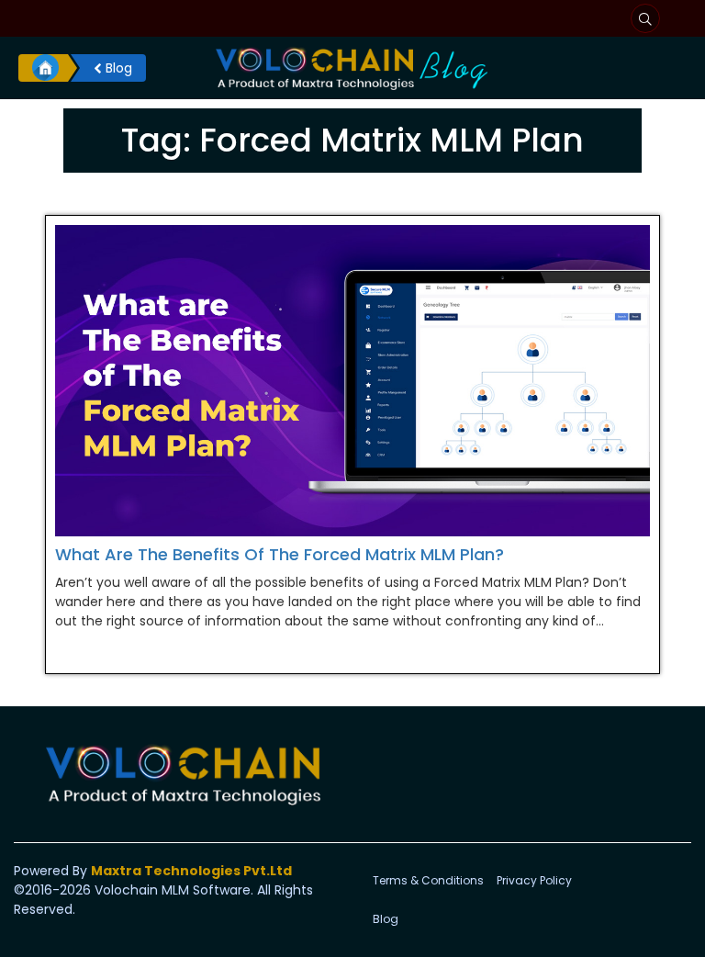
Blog (117, 68)
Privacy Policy (534, 880)
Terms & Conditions (428, 880)
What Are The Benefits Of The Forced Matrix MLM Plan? (279, 554)
